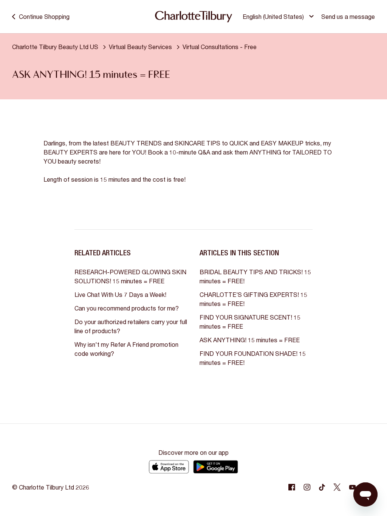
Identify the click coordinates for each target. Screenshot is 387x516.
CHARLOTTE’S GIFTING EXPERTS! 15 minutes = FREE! (253, 299)
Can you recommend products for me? (126, 308)
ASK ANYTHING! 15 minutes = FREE (250, 339)
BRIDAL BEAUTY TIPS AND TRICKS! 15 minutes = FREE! (255, 276)
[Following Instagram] (306, 487)
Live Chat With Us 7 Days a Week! (120, 294)
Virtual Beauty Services (140, 46)
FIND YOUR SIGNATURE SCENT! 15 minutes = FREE (250, 322)
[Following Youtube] (352, 487)
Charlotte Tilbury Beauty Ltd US (55, 46)
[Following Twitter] (337, 487)
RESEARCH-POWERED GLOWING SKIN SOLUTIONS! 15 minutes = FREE (130, 276)
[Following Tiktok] (322, 487)
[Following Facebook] (291, 487)
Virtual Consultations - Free (220, 46)
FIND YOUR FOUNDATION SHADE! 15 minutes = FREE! (253, 358)
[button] (279, 16)
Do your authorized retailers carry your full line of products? (130, 326)
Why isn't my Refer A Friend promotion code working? (126, 349)
